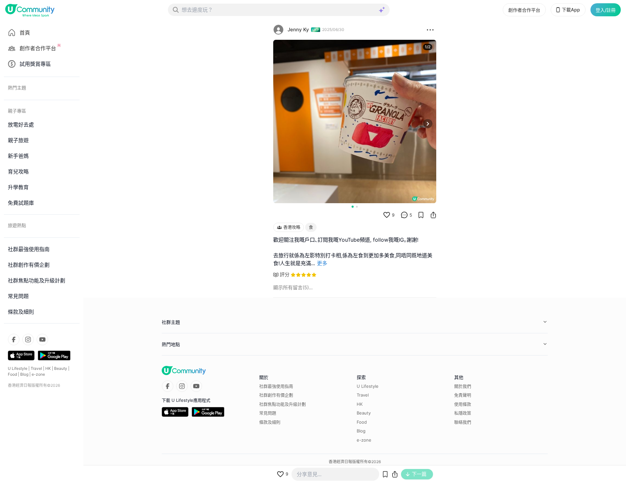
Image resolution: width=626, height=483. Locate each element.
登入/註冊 (606, 10)
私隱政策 (462, 412)
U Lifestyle (17, 368)
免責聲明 (462, 395)
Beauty (60, 368)
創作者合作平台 (524, 10)
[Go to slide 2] (357, 206)
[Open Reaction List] (430, 30)
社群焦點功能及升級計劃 (282, 404)
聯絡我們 (462, 422)
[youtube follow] (42, 339)
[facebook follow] (14, 339)
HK (48, 368)
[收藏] (421, 215)
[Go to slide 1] (352, 206)
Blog (24, 374)
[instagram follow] (28, 339)
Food (12, 374)
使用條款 (462, 404)
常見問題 (267, 412)
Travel (36, 368)
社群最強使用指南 (276, 386)
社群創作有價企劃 (276, 395)
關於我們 (462, 386)
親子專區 (17, 110)
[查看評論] (404, 215)
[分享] (433, 215)
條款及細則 (269, 422)
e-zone (38, 374)
